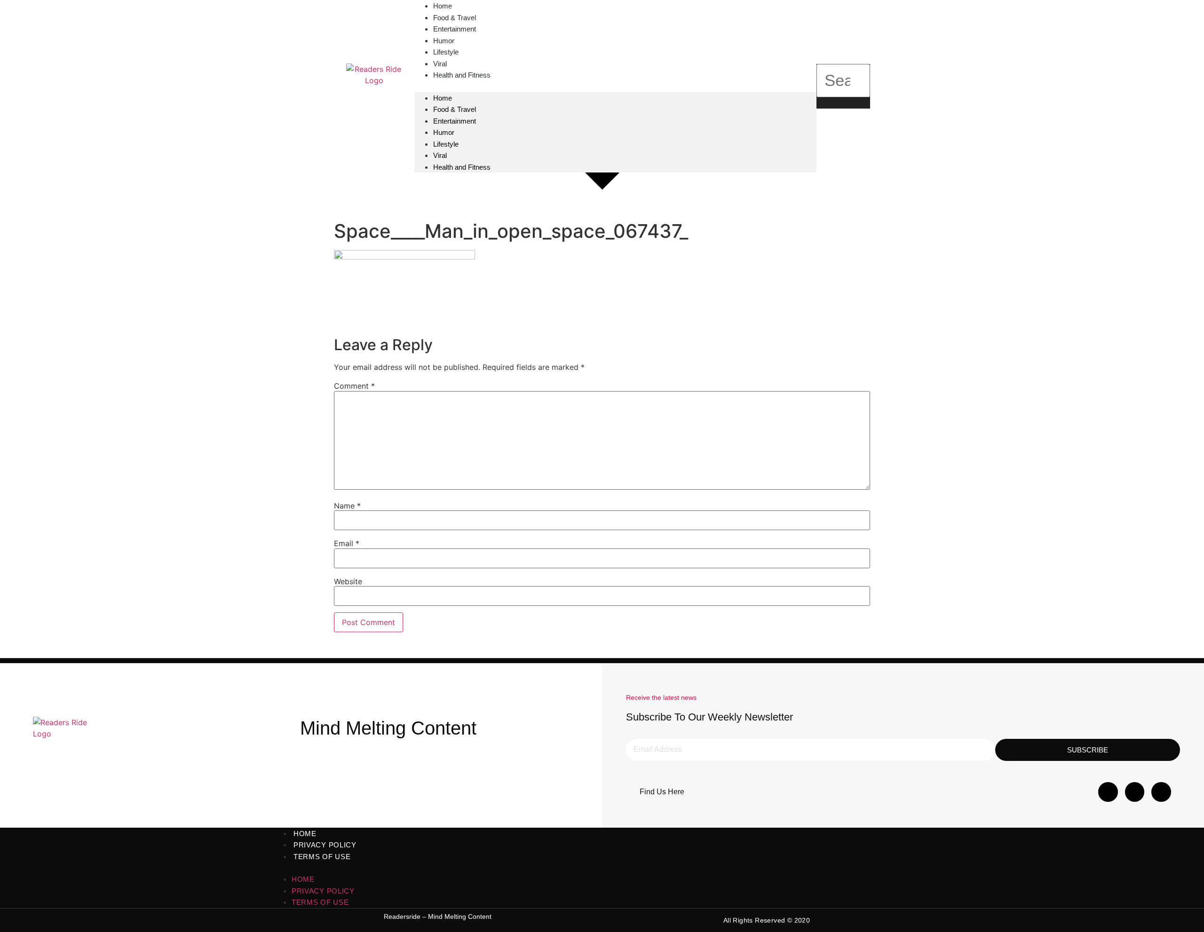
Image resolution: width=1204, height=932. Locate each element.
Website (348, 581)
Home (442, 98)
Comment (354, 386)
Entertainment (454, 121)
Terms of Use (321, 857)
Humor (443, 132)
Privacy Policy (324, 845)
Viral (440, 155)
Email (346, 543)
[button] (615, 86)
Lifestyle (446, 144)
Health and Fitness (462, 75)
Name (347, 505)
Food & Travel (454, 109)
